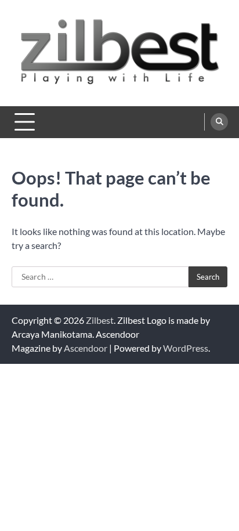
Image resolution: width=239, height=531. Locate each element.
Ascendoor (85, 347)
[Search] (219, 122)
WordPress (185, 347)
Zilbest (100, 320)
